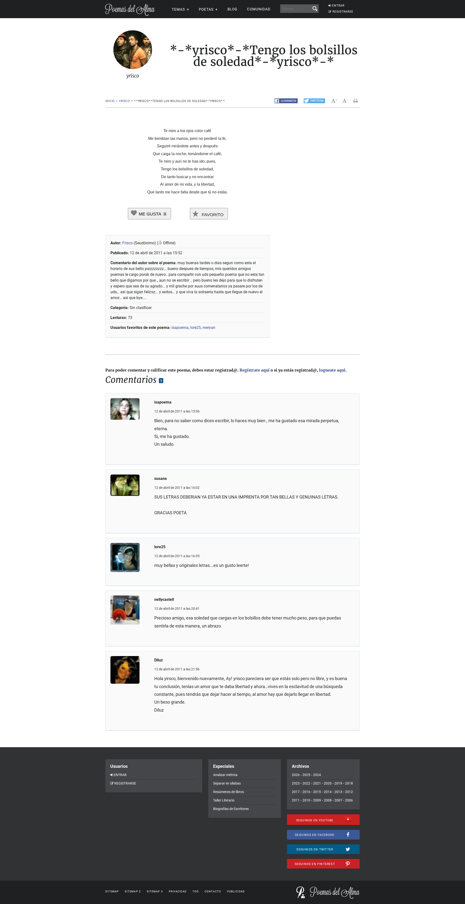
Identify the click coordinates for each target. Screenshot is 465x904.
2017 (296, 791)
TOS (196, 891)
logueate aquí (332, 370)
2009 (317, 800)
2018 (349, 783)
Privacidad (177, 891)
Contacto (213, 891)
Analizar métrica (225, 775)
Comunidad (259, 9)
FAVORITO (212, 214)
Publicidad (236, 891)
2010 (306, 800)
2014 (328, 791)
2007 (338, 800)
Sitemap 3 (155, 891)
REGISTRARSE (343, 11)
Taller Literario (223, 800)
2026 (296, 775)
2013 (338, 791)
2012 (349, 791)
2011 (296, 800)
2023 (296, 783)
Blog (232, 9)
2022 (306, 783)
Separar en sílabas (227, 783)
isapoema (179, 327)
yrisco (124, 101)
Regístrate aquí (255, 370)
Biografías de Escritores (231, 808)
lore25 (195, 327)
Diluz (158, 660)
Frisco (127, 243)
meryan (208, 327)
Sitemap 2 (133, 891)
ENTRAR (338, 5)
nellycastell (164, 599)
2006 (349, 800)
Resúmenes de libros (228, 791)
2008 (328, 800)
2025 (306, 775)
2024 (317, 775)
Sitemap (112, 891)
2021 (317, 783)
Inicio (110, 101)
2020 (328, 783)
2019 (338, 783)
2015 (317, 791)
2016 (306, 791)
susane (160, 478)
